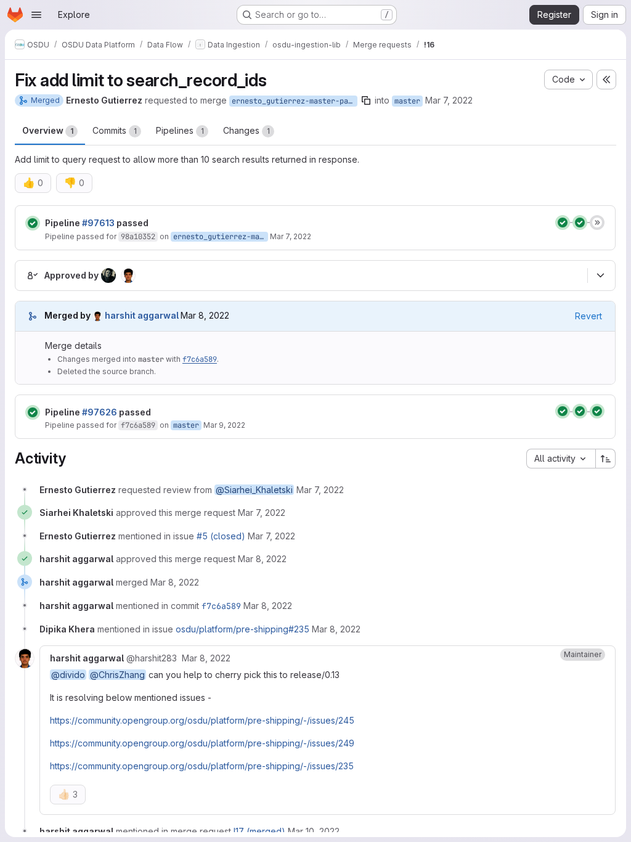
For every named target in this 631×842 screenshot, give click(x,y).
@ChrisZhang (117, 674)
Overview (47, 130)
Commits (114, 130)
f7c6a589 (199, 359)
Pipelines (180, 130)
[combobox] (560, 458)
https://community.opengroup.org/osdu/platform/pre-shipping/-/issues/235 (202, 766)
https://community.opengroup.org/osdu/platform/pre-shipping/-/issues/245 (202, 720)
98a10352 (138, 237)
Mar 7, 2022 (449, 100)
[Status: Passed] (32, 223)
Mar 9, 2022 (224, 425)
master (407, 101)
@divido (68, 674)
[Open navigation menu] (36, 15)
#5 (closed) (221, 536)
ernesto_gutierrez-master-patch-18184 (294, 101)
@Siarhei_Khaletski (254, 489)
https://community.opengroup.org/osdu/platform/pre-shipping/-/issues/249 (202, 743)
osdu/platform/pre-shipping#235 (242, 629)
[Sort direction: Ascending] (606, 458)
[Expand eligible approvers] (600, 275)
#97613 (98, 223)
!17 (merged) (259, 831)
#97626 (99, 412)
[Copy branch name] (366, 100)
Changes (246, 130)
